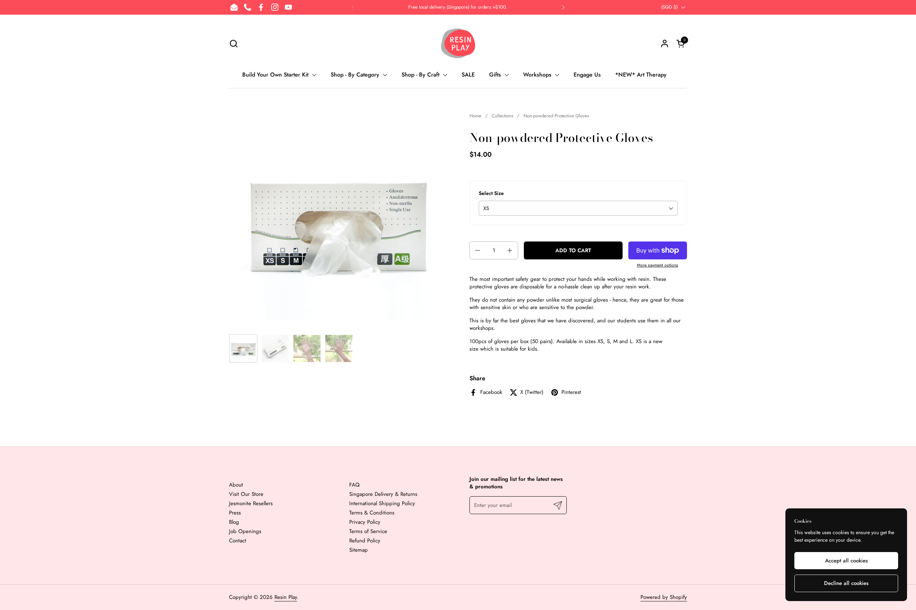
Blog (234, 522)
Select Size (491, 193)
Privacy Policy (364, 522)
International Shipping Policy (382, 503)
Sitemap (358, 550)
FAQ (354, 485)
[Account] (664, 43)
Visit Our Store (246, 494)
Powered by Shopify (663, 597)
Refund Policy (364, 541)
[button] (233, 43)
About (236, 485)
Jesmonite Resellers (251, 503)
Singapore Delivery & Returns (383, 494)
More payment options (657, 265)
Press (235, 513)
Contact (237, 541)
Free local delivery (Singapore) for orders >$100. (457, 7)
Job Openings (245, 531)
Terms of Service (368, 531)
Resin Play (285, 597)
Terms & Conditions (371, 513)
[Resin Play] (458, 43)
